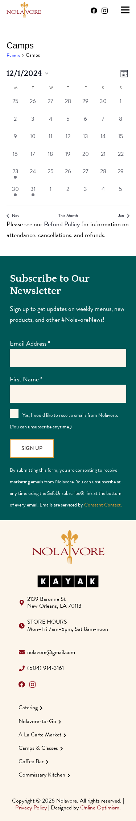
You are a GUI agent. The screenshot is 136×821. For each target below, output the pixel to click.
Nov (15, 216)
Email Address (30, 343)
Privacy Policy (31, 807)
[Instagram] (105, 10)
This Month (68, 216)
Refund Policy (62, 224)
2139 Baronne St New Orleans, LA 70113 (54, 602)
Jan (121, 216)
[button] (125, 10)
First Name (26, 379)
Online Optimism (99, 807)
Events (13, 55)
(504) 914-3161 (45, 668)
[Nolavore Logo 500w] (24, 10)
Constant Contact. (103, 505)
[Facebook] (94, 10)
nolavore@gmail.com (51, 652)
